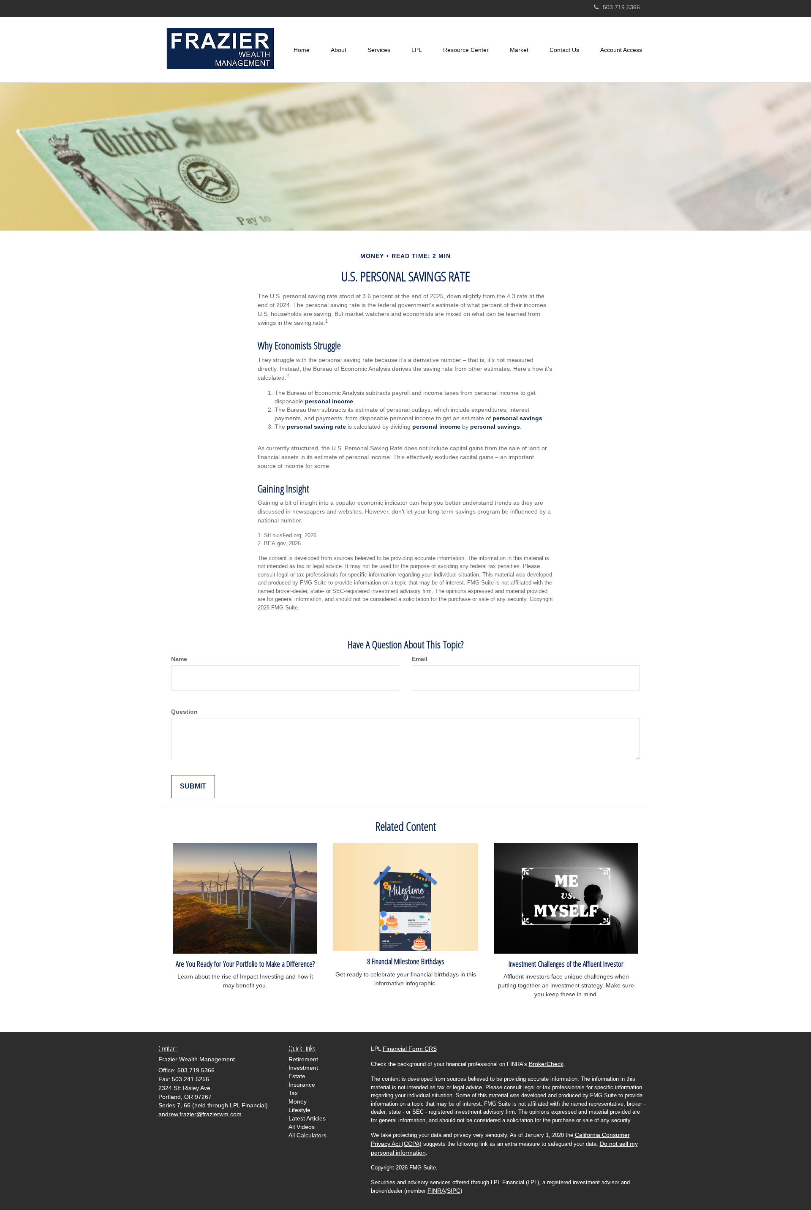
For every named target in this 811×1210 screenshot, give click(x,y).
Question (184, 711)
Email (419, 658)
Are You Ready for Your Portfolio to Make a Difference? (245, 963)
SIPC (453, 1190)
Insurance (301, 1084)
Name (179, 658)
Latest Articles (307, 1118)
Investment (303, 1067)
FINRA (436, 1190)
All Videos (301, 1126)
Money (297, 1101)
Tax (293, 1093)
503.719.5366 (621, 7)
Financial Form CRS (410, 1048)
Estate (296, 1076)
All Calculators (307, 1135)
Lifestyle (299, 1110)
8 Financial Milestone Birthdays (405, 961)
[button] (338, 50)
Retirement (303, 1059)
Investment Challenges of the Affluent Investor (566, 963)
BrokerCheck (546, 1063)
